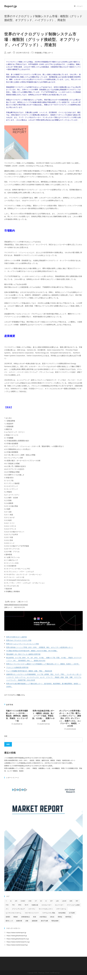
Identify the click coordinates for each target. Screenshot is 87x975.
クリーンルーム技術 (73, 905)
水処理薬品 (43, 917)
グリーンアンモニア (18, 909)
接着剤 (8, 917)
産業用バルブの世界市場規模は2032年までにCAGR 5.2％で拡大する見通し (28, 766)
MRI (71, 901)
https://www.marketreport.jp (16, 933)
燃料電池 (68, 917)
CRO (30, 901)
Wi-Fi (26, 905)
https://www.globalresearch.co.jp (18, 939)
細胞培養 (19, 921)
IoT (51, 901)
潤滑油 (60, 917)
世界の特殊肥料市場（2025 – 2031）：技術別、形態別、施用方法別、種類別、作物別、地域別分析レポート (39, 760)
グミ (7, 909)
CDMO (23, 901)
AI (11, 901)
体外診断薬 (61, 913)
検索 (5, 736)
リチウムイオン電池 (48, 913)
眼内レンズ (9, 921)
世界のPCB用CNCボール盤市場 (16, 637)
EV (41, 901)
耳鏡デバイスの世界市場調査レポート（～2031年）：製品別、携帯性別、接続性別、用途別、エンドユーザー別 (17, 715)
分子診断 (72, 913)
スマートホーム (61, 909)
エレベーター (59, 905)
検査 (34, 917)
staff (9, 53)
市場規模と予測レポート (44, 53)
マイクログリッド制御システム (16, 695)
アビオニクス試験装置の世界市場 (17, 667)
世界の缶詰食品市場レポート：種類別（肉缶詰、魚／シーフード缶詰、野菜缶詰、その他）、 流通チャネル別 (43, 715)
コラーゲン (31, 909)
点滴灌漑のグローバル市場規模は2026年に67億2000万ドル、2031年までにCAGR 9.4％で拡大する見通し (38, 763)
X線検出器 (35, 905)
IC (46, 901)
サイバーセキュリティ (46, 909)
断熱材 (16, 917)
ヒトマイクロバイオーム (13, 913)
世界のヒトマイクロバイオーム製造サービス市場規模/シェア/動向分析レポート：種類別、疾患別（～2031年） (43, 664)
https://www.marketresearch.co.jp (18, 942)
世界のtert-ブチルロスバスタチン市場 (18, 640)
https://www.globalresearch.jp (17, 936)
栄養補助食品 (25, 917)
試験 (26, 921)
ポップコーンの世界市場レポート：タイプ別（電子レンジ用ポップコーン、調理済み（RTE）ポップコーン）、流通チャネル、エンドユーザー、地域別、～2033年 (70, 718)
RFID (19, 905)
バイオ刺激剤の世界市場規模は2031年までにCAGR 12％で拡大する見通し (28, 758)
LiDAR (64, 901)
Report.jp (10, 6)
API (16, 901)
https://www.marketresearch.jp (17, 945)
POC (7, 905)
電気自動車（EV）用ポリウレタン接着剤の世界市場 (23, 654)
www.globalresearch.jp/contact (16, 604)
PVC (13, 905)
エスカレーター (46, 905)
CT (36, 901)
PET (77, 901)
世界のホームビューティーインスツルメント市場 (22, 644)
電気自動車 (54, 921)
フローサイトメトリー (32, 913)
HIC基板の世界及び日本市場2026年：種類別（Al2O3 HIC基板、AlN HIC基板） (32, 651)
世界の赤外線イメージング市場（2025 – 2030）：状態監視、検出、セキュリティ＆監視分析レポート (39, 647)
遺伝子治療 (44, 921)
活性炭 (52, 917)
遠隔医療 (34, 921)
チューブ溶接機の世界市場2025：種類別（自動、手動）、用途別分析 (29, 671)
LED (57, 901)
